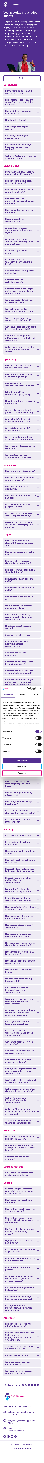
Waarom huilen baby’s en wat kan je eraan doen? (20, 1260)
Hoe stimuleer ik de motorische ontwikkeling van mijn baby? (19, 201)
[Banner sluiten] (41, 688)
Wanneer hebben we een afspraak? (17, 1158)
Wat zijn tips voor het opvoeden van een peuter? (18, 456)
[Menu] (39, 5)
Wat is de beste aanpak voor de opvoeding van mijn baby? (19, 438)
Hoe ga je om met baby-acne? (20, 471)
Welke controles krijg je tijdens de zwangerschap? (20, 157)
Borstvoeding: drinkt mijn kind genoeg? (18, 843)
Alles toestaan (22, 760)
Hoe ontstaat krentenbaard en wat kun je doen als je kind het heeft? (20, 102)
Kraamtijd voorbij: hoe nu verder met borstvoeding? (18, 899)
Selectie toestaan (22, 767)
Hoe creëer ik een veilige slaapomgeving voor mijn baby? (18, 783)
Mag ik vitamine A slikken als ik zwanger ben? (19, 953)
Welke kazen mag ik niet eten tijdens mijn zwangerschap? (20, 1090)
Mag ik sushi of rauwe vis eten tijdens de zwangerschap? (20, 944)
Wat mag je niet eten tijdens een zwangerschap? (19, 1052)
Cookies (17, 1444)
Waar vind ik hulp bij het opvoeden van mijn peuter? (18, 420)
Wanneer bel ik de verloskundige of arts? (16, 281)
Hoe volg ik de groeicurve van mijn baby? (19, 211)
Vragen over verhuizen (16, 1355)
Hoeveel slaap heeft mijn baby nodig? (20, 589)
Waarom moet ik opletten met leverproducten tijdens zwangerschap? (20, 1001)
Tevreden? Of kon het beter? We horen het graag (19, 1348)
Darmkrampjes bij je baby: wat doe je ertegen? (18, 92)
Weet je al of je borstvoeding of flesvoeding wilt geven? (20, 1081)
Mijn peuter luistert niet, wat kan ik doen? (19, 1242)
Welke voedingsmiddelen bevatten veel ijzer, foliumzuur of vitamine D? (20, 1111)
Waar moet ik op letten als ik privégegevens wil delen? (19, 1174)
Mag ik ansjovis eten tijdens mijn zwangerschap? (19, 917)
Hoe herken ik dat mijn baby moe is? (19, 553)
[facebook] (32, 1385)
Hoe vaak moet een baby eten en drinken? (20, 861)
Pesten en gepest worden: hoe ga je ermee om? (20, 1251)
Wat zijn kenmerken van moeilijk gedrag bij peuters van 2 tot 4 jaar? (18, 1308)
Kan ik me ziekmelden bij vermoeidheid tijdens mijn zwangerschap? (18, 617)
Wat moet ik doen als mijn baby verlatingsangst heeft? (19, 1298)
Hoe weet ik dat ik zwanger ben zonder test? (18, 112)
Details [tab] (22, 694)
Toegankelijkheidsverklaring (22, 1448)
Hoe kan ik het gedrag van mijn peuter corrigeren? (18, 367)
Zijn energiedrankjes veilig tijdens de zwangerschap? (18, 1122)
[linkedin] (35, 1385)
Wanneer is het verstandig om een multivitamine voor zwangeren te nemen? (20, 1012)
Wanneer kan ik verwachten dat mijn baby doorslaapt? (19, 672)
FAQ (12, 1444)
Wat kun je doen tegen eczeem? (16, 128)
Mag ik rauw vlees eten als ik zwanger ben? (19, 926)
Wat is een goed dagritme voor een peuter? (20, 447)
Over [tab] (36, 694)
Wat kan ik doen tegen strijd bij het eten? (19, 1289)
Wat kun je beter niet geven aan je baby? (19, 1043)
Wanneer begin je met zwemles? (16, 252)
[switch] (38, 738)
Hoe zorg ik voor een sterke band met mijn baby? (18, 375)
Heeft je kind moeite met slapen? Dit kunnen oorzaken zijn (19, 543)
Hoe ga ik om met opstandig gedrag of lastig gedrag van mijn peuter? (19, 1220)
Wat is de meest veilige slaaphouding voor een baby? (20, 812)
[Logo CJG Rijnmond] (15, 1401)
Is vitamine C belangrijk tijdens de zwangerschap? (18, 890)
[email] (26, 1385)
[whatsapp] (29, 1385)
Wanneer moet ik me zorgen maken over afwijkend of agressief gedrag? (19, 1278)
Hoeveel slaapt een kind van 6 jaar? (20, 598)
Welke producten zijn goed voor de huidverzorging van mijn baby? (19, 524)
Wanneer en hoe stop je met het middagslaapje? (19, 663)
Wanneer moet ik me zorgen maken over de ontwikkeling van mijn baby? (19, 291)
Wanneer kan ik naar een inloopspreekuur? (17, 1363)
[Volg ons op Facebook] (4, 1436)
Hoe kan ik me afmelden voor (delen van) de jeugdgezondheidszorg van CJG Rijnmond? (19, 1336)
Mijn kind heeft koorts (16, 120)
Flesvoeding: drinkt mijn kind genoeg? (20, 852)
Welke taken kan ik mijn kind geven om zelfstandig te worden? (19, 349)
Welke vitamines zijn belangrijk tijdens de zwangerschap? (15, 1100)
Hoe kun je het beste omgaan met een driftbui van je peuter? (19, 1231)
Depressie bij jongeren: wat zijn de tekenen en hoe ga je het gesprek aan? (19, 1191)
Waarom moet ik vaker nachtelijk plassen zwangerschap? (16, 644)
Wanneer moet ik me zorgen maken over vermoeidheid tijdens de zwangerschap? (19, 682)
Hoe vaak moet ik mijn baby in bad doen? (20, 497)
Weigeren (22, 773)
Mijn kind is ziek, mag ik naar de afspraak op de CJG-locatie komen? (20, 1148)
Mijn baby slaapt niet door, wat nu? (18, 627)
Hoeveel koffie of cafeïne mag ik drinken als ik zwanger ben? (20, 870)
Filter (22, 78)
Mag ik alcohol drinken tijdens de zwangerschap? (20, 908)
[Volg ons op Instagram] (8, 1436)
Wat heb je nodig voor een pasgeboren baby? (18, 506)
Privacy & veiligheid (27, 1444)
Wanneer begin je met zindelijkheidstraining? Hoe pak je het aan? (19, 241)
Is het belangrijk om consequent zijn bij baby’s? (18, 393)
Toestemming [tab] (8, 694)
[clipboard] (23, 1385)
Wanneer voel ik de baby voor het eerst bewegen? (19, 301)
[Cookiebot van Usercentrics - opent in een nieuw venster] (27, 688)
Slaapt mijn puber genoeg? (18, 635)
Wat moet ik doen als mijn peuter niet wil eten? (18, 1061)
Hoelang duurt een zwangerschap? (14, 220)
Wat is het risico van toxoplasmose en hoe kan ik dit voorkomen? (19, 1033)
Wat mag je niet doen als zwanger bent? (17, 821)
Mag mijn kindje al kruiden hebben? (18, 971)
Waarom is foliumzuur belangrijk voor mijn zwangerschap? (16, 990)
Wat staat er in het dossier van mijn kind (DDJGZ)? (18, 1372)
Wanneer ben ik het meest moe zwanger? (18, 654)
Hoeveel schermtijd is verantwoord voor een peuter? (20, 384)
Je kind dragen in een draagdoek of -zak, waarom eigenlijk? (19, 230)
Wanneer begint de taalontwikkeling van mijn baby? (18, 262)
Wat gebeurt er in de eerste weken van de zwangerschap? (19, 310)
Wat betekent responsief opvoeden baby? (17, 429)
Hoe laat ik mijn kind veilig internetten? (18, 794)
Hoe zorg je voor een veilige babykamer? (18, 803)
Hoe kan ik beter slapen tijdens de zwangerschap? (18, 562)
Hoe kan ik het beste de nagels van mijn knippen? (20, 479)
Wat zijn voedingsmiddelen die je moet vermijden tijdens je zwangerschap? (20, 1071)
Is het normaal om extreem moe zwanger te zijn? (18, 607)
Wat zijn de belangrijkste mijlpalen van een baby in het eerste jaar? (20, 338)
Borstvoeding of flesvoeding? (19, 835)
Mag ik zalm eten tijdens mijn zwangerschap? (20, 962)
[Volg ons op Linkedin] (12, 1436)
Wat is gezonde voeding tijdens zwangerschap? (17, 1023)
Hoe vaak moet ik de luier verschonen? (17, 488)
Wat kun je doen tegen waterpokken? (16, 137)
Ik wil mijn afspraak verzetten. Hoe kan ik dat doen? (20, 1138)
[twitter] (38, 1385)
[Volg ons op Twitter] (15, 1436)
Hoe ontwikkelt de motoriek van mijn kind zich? (19, 191)
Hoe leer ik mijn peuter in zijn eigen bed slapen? (20, 571)
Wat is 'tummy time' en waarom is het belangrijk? (18, 319)
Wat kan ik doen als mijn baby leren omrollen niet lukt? (20, 328)
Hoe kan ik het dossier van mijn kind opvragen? (18, 1325)
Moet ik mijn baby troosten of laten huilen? (20, 402)
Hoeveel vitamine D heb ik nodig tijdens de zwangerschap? (18, 880)
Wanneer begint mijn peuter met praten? (19, 272)
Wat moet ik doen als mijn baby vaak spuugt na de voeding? (18, 147)
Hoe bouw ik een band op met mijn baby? (19, 1201)
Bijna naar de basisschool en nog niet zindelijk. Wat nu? (19, 173)
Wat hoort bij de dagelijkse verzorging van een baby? (18, 514)
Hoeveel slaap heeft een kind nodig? (19, 580)
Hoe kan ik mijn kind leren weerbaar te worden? (18, 182)
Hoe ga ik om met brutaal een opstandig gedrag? (20, 1210)
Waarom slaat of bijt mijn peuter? (18, 1268)
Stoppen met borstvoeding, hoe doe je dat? (18, 980)
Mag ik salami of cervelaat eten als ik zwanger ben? (18, 935)
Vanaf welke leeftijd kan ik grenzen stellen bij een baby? (19, 411)
